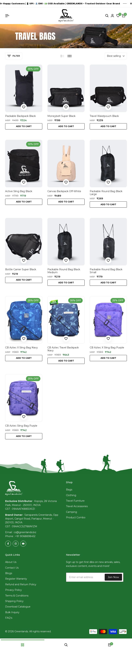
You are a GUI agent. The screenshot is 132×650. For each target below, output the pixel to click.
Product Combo (75, 517)
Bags (69, 489)
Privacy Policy (13, 589)
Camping (71, 511)
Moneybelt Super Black (61, 116)
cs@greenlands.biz (25, 532)
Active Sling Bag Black (18, 191)
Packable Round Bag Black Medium (63, 271)
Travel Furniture (75, 500)
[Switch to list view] (62, 56)
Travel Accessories (77, 506)
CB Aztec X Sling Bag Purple (107, 347)
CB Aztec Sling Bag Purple (21, 425)
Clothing (71, 495)
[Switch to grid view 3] (69, 56)
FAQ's (8, 617)
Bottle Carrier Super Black (20, 269)
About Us (10, 562)
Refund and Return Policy (20, 584)
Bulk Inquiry (12, 612)
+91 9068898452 (25, 536)
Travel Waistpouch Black (104, 116)
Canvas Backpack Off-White (64, 191)
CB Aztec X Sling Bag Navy (21, 347)
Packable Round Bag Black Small (106, 271)
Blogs (8, 573)
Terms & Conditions (16, 595)
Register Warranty (16, 578)
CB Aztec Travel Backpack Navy (63, 349)
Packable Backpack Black (20, 116)
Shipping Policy (14, 601)
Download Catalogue (17, 606)
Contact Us (12, 567)
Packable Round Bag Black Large (106, 193)
